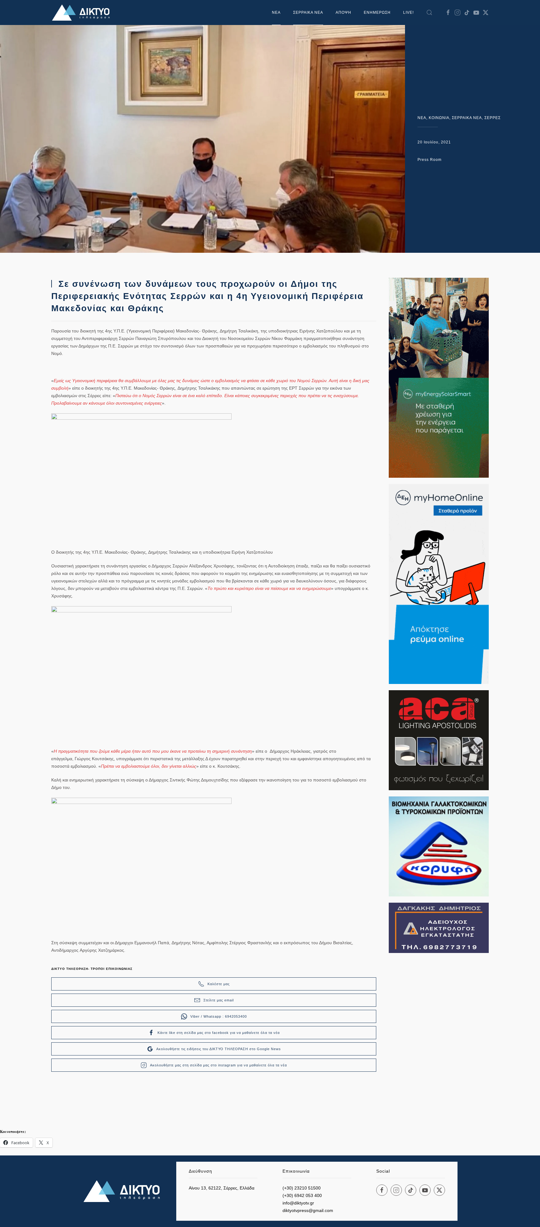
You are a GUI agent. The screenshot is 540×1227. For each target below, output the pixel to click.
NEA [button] (276, 12)
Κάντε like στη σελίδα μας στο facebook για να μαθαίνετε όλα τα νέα (219, 1033)
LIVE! (408, 12)
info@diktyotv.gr (298, 1202)
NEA (422, 118)
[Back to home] (82, 12)
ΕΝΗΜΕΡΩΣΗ (377, 12)
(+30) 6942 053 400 (302, 1195)
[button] (429, 12)
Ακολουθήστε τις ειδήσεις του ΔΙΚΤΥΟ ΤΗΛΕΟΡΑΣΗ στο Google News (218, 1049)
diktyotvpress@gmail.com (307, 1210)
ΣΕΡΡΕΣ (492, 118)
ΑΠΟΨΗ (343, 12)
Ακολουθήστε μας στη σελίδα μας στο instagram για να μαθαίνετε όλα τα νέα (218, 1065)
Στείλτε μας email (218, 1000)
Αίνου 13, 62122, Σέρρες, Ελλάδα (221, 1187)
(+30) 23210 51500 (301, 1187)
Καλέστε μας (219, 984)
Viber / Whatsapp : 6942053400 (218, 1016)
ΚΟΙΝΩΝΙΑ (439, 118)
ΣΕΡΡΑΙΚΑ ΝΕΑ (308, 12)
